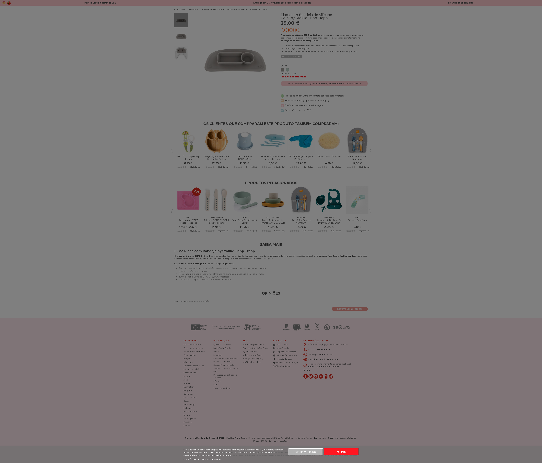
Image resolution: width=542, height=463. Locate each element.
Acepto (341, 452)
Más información (191, 459)
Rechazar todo (305, 452)
